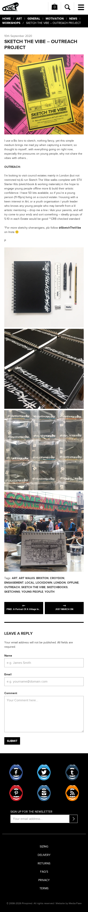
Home (6, 18)
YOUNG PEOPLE (32, 592)
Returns (44, 863)
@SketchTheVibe (70, 227)
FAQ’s (44, 871)
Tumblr (72, 772)
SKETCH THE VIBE (33, 587)
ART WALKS (27, 578)
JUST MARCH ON (64, 609)
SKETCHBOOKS (57, 587)
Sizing (44, 846)
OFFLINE (73, 582)
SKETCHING (12, 592)
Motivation (55, 18)
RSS (72, 793)
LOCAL (29, 582)
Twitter (44, 772)
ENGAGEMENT (14, 582)
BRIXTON (42, 578)
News (73, 18)
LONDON (60, 582)
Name (8, 655)
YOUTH (49, 592)
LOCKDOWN (44, 582)
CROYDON (57, 578)
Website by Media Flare (69, 903)
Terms (44, 888)
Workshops (11, 23)
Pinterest (16, 793)
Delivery (44, 855)
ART (14, 578)
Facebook (16, 772)
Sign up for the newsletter (31, 811)
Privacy (44, 880)
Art (19, 18)
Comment (10, 693)
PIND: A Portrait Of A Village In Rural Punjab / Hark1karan (25, 609)
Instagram (44, 793)
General (33, 18)
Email (8, 674)
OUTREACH (12, 587)
